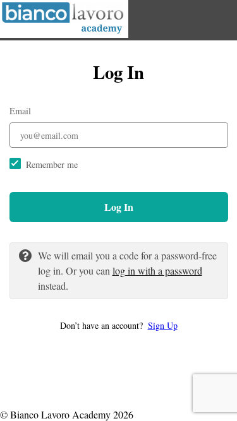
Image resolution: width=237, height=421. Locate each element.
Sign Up (163, 325)
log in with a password (157, 270)
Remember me (52, 164)
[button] (118, 325)
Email (20, 111)
